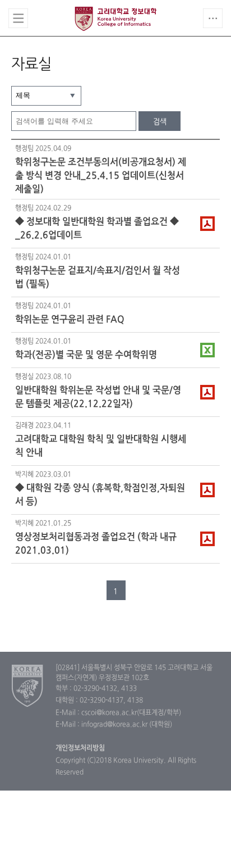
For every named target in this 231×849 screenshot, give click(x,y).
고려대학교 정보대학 (115, 18)
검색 (160, 122)
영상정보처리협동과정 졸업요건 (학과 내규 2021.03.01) (96, 544)
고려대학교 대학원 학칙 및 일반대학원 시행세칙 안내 (100, 446)
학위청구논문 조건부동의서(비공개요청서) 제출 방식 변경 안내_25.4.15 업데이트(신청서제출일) (100, 175)
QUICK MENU (213, 18)
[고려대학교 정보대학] (27, 685)
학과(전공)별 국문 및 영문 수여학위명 (86, 355)
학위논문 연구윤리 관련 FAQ (69, 320)
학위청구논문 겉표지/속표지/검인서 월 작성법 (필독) (97, 277)
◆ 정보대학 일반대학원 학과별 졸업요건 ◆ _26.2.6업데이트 (97, 228)
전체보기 (18, 18)
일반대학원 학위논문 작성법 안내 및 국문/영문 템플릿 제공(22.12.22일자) (98, 397)
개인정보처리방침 (80, 748)
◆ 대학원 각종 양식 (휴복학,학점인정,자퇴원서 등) (100, 495)
